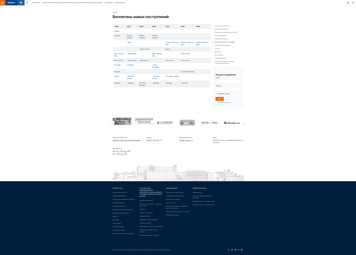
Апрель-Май (132, 54)
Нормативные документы (223, 45)
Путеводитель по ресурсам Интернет (151, 226)
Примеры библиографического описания (202, 197)
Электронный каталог (146, 200)
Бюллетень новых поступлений (225, 42)
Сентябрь (117, 65)
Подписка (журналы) (146, 213)
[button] (113, 123)
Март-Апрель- (157, 54)
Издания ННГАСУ (144, 216)
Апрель (167, 49)
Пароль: (218, 86)
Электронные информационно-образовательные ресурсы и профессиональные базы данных (72, 2)
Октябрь (117, 72)
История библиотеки (221, 29)
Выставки (218, 51)
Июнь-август (185, 60)
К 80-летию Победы (119, 230)
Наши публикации (220, 35)
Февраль (117, 35)
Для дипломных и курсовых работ (204, 201)
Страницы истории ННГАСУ (175, 192)
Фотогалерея (219, 55)
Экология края (170, 203)
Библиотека (36, 2)
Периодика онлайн (145, 223)
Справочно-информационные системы (148, 231)
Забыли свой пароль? (224, 102)
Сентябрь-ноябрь (172, 76)
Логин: (218, 78)
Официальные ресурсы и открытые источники (150, 205)
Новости (217, 48)
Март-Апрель (145, 49)
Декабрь (117, 83)
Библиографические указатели (149, 235)
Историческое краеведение (175, 196)
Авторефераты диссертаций (148, 219)
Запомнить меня (223, 94)
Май (153, 56)
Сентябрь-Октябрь (188, 72)
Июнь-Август (119, 60)
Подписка (142, 209)
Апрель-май (185, 54)
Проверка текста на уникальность (204, 204)
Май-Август (144, 60)
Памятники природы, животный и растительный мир (176, 207)
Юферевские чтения (172, 215)
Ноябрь (117, 76)
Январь (116, 31)
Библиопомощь (197, 192)
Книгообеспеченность (222, 39)
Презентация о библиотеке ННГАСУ (226, 32)
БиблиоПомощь (120, 2)
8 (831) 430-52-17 (154, 140)
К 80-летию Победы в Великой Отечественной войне (224, 62)
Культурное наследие (173, 199)
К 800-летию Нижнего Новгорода (123, 233)
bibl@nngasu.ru (186, 140)
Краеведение (109, 2)
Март (129, 42)
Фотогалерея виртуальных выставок (177, 211)
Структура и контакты (222, 26)
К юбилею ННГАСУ (221, 58)
